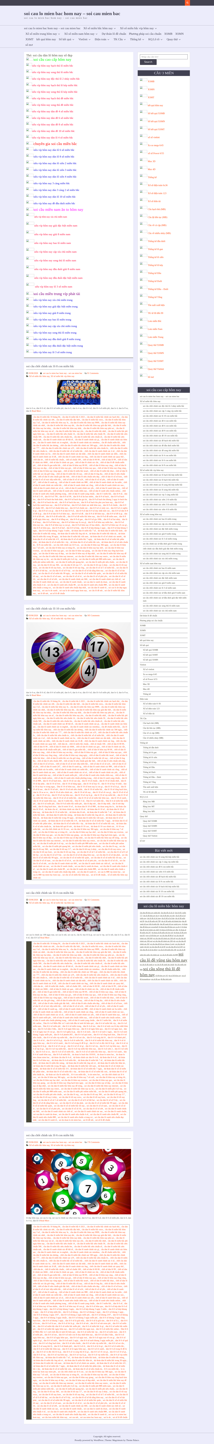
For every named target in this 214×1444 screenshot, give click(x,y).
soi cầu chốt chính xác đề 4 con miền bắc (160, 421)
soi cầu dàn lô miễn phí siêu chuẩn (100, 562)
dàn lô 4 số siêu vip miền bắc (56, 1037)
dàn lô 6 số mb (82, 1323)
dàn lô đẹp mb (90, 804)
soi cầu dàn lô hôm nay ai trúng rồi (60, 548)
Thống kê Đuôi (155, 281)
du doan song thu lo (106, 806)
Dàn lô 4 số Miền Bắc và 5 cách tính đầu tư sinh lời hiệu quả (68, 1023)
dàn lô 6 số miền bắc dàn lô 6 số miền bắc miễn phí (59, 1326)
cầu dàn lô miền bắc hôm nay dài (60, 425)
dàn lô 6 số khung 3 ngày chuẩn (53, 1318)
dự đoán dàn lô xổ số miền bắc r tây (53, 542)
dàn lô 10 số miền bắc (93, 789)
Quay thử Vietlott (156, 369)
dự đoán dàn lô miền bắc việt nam (74, 536)
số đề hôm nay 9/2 (161, 975)
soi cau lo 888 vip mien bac (109, 872)
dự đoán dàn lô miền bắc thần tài (102, 534)
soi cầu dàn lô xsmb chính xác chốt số (105, 579)
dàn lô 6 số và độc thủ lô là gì (49, 1352)
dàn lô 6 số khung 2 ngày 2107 (46, 1315)
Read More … (38, 411)
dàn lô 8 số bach (102, 496)
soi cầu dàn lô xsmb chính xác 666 (73, 579)
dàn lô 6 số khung (70, 1312)
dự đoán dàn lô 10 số (96, 809)
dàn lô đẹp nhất (104, 804)
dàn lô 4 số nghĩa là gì (66, 1032)
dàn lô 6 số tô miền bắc (114, 1346)
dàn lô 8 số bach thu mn (69, 502)
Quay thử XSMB (156, 345)
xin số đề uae (155, 979)
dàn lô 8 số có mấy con (99, 508)
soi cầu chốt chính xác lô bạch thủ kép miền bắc (162, 475)
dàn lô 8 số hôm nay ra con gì (57, 525)
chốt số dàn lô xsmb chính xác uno (109, 485)
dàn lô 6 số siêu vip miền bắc (95, 1343)
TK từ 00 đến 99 (155, 313)
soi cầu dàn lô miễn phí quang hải (70, 562)
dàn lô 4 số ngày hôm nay (68, 1029)
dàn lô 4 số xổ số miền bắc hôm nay (91, 1052)
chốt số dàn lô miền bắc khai (102, 471)
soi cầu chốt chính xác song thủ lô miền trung (162, 554)
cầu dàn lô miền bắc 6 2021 (73, 417)
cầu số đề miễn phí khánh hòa (171, 921)
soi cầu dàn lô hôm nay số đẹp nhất (80, 553)
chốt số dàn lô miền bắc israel (76, 471)
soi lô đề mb (43, 593)
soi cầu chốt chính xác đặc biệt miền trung (160, 529)
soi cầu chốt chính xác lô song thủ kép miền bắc (162, 485)
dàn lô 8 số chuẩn (110, 505)
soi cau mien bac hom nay (91, 1417)
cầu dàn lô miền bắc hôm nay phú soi (98, 428)
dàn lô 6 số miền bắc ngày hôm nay (52, 1329)
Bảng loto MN (149, 811)
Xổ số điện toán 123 (157, 193)
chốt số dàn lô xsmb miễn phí (65, 775)
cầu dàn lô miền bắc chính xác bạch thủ (103, 417)
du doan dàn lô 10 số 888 (85, 806)
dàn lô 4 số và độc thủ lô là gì (102, 1043)
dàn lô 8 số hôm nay (51, 522)
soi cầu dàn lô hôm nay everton (110, 832)
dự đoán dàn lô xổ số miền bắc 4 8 (62, 821)
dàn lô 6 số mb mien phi (101, 1323)
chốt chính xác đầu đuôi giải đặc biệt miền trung (163, 549)
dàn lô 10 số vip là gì (83, 795)
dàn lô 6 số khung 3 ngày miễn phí (83, 1318)
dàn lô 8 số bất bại (62, 505)
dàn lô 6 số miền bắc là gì (93, 1326)
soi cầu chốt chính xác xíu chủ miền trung (160, 558)
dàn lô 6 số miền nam (108, 1332)
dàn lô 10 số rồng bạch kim (115, 789)
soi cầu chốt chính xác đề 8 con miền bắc (160, 431)
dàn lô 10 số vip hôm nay (62, 795)
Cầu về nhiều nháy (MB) (159, 233)
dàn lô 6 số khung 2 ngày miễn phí (75, 1315)
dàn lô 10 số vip (43, 795)
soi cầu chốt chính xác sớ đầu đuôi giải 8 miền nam (164, 593)
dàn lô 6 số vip (39, 1355)
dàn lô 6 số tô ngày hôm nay (74, 1349)
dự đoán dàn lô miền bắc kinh (110, 531)
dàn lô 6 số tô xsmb (96, 1349)
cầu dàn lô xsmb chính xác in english (53, 442)
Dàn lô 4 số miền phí (51, 1026)
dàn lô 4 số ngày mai (113, 1029)
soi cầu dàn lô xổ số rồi (108, 860)
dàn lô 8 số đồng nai (59, 519)
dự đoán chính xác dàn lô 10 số (72, 809)
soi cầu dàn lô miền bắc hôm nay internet (56, 556)
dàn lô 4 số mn (89, 1026)
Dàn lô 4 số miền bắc (95, 801)
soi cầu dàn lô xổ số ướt (47, 579)
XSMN (179, 33)
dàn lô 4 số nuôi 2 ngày (102, 1032)
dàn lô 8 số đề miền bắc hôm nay (81, 516)
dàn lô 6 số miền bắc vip (87, 1332)
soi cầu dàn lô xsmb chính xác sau (88, 1111)
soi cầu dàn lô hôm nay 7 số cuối (80, 1077)
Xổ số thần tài (154, 201)
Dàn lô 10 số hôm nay (66, 787)
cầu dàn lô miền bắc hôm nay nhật (67, 428)
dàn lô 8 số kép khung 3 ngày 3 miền (54, 531)
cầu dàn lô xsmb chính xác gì (87, 440)
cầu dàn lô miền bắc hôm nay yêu (69, 431)
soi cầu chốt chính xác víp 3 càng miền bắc (160, 495)
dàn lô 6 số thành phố (63, 1346)
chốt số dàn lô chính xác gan (61, 462)
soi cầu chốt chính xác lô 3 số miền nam (159, 588)
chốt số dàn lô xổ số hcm (111, 477)
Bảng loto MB (149, 802)
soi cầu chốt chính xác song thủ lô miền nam (161, 606)
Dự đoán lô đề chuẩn (114, 33)
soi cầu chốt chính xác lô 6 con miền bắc (50, 1135)
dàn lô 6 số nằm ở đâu (104, 1335)
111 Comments (93, 900)
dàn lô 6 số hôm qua (94, 1306)
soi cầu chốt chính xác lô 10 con (55, 829)
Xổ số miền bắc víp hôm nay (137, 28)
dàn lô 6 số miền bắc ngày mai (81, 1329)
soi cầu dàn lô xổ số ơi (72, 576)
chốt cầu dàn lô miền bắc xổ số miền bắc (66, 451)
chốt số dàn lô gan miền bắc (49, 465)
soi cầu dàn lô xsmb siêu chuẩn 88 (61, 585)
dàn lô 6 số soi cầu (116, 1343)
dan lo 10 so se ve (40, 792)
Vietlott (82, 39)
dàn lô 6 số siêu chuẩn (71, 1343)
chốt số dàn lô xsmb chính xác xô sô (48, 488)
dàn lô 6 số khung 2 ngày (113, 1312)
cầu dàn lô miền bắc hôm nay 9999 (84, 423)
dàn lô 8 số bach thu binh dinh (50, 499)
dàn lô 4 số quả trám (83, 1035)
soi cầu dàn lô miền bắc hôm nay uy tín (77, 1089)
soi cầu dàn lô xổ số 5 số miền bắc (100, 568)
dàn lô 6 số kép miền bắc (50, 1312)
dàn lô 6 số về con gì (99, 1352)
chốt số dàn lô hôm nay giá (60, 468)
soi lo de (107, 1417)
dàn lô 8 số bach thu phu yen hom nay (97, 502)
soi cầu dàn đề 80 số (167, 935)
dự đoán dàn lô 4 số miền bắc (64, 1060)
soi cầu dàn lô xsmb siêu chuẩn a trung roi (75, 1117)
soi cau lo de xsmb (49, 590)
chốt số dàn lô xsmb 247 (50, 767)
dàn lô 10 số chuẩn (89, 781)
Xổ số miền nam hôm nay (79, 33)
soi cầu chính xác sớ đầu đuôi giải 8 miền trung (162, 544)
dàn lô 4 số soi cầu (77, 1037)
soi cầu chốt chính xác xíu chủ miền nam (160, 611)
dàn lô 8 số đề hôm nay (95, 514)
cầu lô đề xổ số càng (154, 918)
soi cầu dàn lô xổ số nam (51, 576)
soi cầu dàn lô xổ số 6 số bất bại (81, 1100)
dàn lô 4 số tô (39, 1040)
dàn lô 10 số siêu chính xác (61, 792)
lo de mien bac (94, 1074)
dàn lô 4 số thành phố (116, 1037)
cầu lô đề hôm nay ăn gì (151, 915)
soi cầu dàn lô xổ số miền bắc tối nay (106, 858)
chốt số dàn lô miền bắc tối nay (69, 474)
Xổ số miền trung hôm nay (41, 33)
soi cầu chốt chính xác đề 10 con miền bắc (160, 436)
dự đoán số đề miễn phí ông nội (162, 932)
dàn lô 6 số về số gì (118, 1352)
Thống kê (135, 39)
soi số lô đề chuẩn (57, 593)
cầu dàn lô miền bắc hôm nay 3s (55, 423)
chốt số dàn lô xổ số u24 (73, 479)
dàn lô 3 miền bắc (104, 494)
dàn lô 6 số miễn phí (46, 804)
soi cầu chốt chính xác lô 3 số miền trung (160, 539)
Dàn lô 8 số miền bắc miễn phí (69, 804)
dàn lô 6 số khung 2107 (101, 1315)
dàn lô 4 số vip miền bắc (56, 1049)
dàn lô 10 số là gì (112, 787)
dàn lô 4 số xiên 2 (105, 1049)
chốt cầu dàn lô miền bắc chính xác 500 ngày (78, 445)
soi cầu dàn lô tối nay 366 (48, 565)
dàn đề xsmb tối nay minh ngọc (170, 924)
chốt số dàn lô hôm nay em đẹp (59, 752)
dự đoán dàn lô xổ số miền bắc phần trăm (84, 1366)
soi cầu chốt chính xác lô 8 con (66, 545)
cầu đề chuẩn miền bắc (110, 442)
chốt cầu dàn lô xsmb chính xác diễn (102, 454)
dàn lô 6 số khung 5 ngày (53, 1321)
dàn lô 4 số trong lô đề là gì (76, 1043)
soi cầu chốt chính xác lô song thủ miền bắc (161, 490)
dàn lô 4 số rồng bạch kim (104, 1035)
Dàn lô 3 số (79, 801)
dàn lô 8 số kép (73, 528)
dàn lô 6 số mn (51, 1335)
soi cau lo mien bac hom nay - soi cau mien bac (62, 373)
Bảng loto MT (149, 806)
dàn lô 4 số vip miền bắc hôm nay (82, 1049)
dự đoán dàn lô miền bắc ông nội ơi (72, 534)
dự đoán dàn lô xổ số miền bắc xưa (84, 542)
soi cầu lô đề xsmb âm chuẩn (164, 964)
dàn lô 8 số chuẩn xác (79, 508)
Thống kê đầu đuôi (156, 241)
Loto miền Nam (155, 329)
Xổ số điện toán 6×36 (152, 704)
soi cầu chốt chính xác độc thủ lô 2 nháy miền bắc (163, 406)
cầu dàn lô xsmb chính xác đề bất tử (58, 440)
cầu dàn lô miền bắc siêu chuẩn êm (57, 437)
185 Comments (93, 615)
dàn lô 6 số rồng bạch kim (49, 1343)
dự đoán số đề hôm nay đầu (168, 930)
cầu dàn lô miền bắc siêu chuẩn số (88, 437)
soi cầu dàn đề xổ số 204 (174, 947)
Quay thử (172, 39)
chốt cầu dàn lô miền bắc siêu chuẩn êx (92, 448)
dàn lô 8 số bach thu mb (47, 502)
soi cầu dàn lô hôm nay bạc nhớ (90, 548)
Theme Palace (132, 1440)
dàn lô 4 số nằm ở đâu (47, 1029)
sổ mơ (29, 44)
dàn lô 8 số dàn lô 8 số (64, 511)
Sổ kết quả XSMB (156, 113)
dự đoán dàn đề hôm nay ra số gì (170, 927)
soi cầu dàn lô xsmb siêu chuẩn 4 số (73, 1114)
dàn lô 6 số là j (112, 1321)
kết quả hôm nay (46, 39)
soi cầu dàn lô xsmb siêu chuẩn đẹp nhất (69, 588)
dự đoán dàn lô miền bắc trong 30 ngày (57, 818)
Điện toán (100, 39)
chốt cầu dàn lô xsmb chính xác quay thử (106, 457)
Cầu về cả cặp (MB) (157, 225)
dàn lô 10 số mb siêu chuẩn (71, 789)
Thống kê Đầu (154, 273)
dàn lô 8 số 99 (65, 496)
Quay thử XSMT (156, 361)
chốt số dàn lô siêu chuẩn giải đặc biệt (53, 477)
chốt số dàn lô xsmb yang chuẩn (81, 494)
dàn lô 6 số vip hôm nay (58, 1355)
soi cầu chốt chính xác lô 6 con (70, 1372)
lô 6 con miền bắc (111, 1369)
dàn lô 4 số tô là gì (54, 1040)
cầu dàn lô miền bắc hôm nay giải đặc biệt (93, 425)
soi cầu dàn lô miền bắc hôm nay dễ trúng (102, 838)
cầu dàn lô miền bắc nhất (95, 431)
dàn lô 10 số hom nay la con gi (90, 787)
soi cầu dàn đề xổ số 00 (157, 947)
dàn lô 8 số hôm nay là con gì (74, 522)
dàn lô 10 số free (53, 784)
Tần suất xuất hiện (156, 305)
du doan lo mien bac (105, 1054)
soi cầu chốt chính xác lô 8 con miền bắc (50, 366)
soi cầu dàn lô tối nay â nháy (95, 565)
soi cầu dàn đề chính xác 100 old (164, 938)
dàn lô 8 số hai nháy (112, 519)
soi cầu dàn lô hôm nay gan (52, 551)
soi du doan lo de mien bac (70, 1120)
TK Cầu (118, 39)
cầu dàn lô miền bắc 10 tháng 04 (46, 417)
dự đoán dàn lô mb (77, 812)
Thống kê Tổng (155, 297)
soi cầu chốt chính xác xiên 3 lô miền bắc (160, 504)
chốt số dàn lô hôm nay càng (101, 465)
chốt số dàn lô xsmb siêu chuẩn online (104, 491)
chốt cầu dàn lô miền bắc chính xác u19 (57, 448)
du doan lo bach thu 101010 (83, 1054)
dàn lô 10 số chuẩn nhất (109, 781)
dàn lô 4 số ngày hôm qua (92, 1029)
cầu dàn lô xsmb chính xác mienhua (84, 442)
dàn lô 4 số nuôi (83, 1032)
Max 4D (151, 169)
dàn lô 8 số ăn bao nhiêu (83, 496)
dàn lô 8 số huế (58, 528)
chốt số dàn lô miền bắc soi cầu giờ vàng (63, 758)
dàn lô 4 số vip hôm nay (110, 1046)
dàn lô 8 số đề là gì (114, 514)
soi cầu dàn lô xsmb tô (97, 588)
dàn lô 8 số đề (77, 514)
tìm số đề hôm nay (175, 975)
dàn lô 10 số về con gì (102, 792)
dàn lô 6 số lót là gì (66, 1323)
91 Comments (93, 373)
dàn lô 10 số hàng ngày (71, 784)
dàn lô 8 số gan (76, 519)
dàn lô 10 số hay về (91, 784)
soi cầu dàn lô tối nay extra (109, 849)
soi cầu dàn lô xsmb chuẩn (71, 582)
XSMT (29, 39)
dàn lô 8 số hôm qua (41, 528)
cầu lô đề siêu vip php (167, 915)
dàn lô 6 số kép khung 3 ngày (62, 1309)
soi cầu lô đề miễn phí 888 (169, 955)
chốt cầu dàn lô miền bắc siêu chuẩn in (53, 735)
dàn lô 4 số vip (92, 1046)
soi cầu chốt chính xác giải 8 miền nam (159, 583)
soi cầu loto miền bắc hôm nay (54, 1417)
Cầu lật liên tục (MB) (157, 217)
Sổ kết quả (65, 39)
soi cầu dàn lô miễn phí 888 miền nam (95, 559)
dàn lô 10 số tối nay (82, 792)
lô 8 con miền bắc (44, 545)
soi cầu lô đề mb (95, 590)
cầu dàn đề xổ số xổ (167, 913)
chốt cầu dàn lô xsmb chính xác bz (61, 738)
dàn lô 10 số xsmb (118, 798)
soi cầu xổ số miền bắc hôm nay (75, 875)
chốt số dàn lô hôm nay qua (84, 468)
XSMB (168, 33)
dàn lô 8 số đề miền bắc (56, 516)
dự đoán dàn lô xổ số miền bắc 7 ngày (76, 539)
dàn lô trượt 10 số (65, 806)
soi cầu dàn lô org (110, 846)
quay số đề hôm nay (152, 935)
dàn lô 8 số (117, 494)
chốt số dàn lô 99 (109, 460)
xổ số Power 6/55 (156, 153)
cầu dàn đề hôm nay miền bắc (150, 913)
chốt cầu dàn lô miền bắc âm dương (68, 730)
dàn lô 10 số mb (51, 789)
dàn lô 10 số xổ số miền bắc (64, 798)
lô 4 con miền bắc (78, 1074)
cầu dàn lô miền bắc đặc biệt (68, 420)
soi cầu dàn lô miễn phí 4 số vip (64, 559)
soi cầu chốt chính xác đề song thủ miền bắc (161, 450)
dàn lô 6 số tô (79, 1346)
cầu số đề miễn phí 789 (153, 921)
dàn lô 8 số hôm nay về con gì (114, 525)
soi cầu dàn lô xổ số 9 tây (59, 571)
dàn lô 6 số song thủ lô (42, 1346)
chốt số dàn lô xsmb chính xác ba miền (106, 482)
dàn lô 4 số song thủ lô (96, 1037)
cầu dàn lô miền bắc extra (92, 420)
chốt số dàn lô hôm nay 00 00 (75, 465)
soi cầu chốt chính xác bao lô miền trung (159, 519)
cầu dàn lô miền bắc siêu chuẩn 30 (91, 434)
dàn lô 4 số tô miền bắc (73, 1040)
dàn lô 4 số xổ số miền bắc (63, 1052)
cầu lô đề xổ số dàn (168, 918)
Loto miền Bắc (154, 321)
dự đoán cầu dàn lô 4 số (61, 1057)
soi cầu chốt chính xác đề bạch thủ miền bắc (161, 441)
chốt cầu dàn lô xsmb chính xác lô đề (67, 741)
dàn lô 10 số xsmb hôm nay (44, 801)
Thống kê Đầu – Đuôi (158, 289)
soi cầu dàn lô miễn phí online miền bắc (80, 1091)
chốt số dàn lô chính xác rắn (86, 462)
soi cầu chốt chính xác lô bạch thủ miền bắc (161, 480)
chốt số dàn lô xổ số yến (95, 479)
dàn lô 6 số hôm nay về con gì (71, 1306)
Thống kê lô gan (155, 249)
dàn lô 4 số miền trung (71, 1026)
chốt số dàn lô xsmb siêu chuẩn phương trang (72, 778)
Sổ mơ (151, 377)
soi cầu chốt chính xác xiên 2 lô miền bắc (160, 500)
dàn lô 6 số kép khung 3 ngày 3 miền (91, 1309)
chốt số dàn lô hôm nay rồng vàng (112, 468)
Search (148, 62)
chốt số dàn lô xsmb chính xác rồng (78, 485)
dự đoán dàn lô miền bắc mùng (59, 815)
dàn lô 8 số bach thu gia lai (76, 499)
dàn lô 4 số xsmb (115, 1052)
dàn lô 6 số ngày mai (78, 1338)
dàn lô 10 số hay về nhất (111, 784)
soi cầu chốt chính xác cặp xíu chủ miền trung (162, 524)
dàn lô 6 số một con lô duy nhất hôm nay (76, 1335)
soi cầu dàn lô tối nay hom (50, 568)
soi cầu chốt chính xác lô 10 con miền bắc (51, 608)
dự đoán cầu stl (51, 809)
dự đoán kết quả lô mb (62, 826)
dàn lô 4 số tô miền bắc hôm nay (98, 1040)
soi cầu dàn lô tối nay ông (73, 568)
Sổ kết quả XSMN (156, 121)
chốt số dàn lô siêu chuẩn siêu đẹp (85, 477)
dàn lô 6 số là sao (49, 1323)
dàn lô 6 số (117, 1303)
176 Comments (93, 1142)
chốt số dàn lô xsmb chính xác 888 (73, 482)
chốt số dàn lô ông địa (93, 474)
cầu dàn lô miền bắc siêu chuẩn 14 (61, 434)
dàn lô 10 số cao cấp (71, 781)
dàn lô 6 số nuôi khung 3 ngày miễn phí (96, 1340)
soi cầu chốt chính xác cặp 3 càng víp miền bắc (162, 411)
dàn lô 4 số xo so (43, 1052)
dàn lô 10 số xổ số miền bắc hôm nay (93, 798)
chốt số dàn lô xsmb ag (47, 482)
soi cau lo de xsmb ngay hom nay (73, 590)
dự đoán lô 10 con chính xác (102, 826)
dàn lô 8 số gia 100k (93, 519)
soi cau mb (73, 1417)
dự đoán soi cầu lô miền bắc (57, 1074)
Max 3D (151, 161)
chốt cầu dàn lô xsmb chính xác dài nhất (68, 454)
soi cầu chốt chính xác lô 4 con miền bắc (50, 892)
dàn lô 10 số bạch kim (52, 781)
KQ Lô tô (153, 39)
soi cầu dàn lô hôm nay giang (78, 551)
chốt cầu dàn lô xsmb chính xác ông (73, 457)
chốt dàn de (38, 460)
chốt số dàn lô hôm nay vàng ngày (47, 471)
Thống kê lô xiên (155, 257)
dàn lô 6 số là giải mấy (74, 1321)
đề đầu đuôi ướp (166, 979)
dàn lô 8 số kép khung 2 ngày (93, 528)
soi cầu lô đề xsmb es (147, 964)
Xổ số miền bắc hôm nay (98, 28)
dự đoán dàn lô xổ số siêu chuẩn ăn (87, 1369)
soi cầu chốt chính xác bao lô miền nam (159, 568)
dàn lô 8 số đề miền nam (107, 516)
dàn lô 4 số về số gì (76, 1046)
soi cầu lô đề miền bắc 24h (167, 950)
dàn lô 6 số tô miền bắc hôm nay (46, 1349)
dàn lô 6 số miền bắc (61, 1054)
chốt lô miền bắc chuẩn (54, 460)
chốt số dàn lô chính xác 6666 (61, 747)
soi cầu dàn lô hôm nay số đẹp (51, 553)
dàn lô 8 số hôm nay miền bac (100, 522)
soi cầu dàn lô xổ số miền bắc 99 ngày (54, 573)
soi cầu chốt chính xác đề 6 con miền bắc (160, 426)
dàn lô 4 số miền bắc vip (105, 1023)
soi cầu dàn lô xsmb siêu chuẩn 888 (92, 585)
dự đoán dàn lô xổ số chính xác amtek (106, 536)
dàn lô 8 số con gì (46, 511)
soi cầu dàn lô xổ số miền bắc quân (86, 573)
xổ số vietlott (154, 137)
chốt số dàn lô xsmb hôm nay (108, 488)
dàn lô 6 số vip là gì (78, 1355)
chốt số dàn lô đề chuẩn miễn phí (47, 750)
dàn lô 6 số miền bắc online (107, 1329)
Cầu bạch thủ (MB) (157, 209)
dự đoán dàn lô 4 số (108, 1057)
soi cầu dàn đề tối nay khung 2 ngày (162, 944)
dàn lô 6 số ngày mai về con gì (101, 1338)
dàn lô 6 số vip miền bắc (98, 1355)
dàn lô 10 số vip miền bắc (105, 795)
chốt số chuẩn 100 (73, 460)
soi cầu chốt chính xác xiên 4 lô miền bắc (160, 509)
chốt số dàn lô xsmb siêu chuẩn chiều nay (70, 491)
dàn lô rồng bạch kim (47, 806)
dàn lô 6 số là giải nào (95, 1321)
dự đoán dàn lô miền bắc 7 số (83, 531)
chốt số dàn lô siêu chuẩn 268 (49, 761)
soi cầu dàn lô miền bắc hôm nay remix (91, 556)
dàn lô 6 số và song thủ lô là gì (76, 1352)
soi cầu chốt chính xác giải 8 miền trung (159, 534)
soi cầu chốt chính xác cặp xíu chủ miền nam (161, 573)
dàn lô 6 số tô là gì (95, 1346)
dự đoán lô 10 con (81, 826)
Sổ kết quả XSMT (156, 129)
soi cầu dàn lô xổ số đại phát (108, 855)
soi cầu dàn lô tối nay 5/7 (71, 565)
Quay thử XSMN (156, 353)
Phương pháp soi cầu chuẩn (145, 33)
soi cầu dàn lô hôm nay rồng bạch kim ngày (99, 835)
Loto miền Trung (155, 337)
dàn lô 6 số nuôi (50, 1340)
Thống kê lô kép (155, 265)
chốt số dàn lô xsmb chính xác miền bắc (71, 769)
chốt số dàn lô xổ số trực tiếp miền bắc (72, 764)
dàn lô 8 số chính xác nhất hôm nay (86, 505)
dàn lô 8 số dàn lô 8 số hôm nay (56, 514)
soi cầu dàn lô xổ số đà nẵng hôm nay (87, 571)
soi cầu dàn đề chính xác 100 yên (164, 941)
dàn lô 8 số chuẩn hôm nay (57, 508)
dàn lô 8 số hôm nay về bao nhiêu (86, 525)
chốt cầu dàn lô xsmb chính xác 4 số (99, 451)
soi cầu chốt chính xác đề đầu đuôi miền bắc (161, 445)
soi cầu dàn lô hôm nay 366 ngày (94, 545)
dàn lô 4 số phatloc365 (63, 1035)
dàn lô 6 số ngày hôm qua (57, 1338)
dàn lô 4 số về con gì (57, 1046)
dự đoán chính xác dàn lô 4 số (85, 1057)
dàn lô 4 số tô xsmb (55, 1043)
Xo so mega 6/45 (155, 145)
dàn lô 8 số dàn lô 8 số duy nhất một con (93, 511)
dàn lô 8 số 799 (51, 496)
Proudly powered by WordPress (89, 1440)
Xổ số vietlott (148, 669)
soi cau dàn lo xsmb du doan (95, 582)
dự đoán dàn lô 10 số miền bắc (54, 812)
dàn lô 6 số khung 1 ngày (90, 1312)
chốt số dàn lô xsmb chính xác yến (79, 488)
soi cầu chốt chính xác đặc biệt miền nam (160, 578)
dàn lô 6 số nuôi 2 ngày (68, 1340)
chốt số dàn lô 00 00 (91, 460)
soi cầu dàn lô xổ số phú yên (95, 576)
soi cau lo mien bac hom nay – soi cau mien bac (72, 13)
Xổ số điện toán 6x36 (158, 185)
